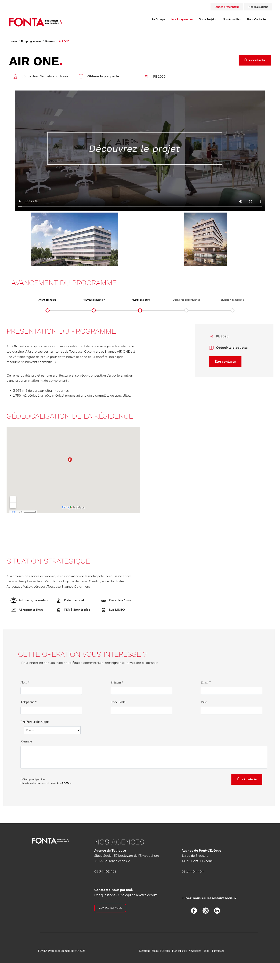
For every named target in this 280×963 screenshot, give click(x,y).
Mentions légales (148, 950)
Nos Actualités (232, 19)
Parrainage (218, 950)
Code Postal (118, 702)
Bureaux (50, 41)
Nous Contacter (257, 19)
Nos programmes (31, 41)
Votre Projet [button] (207, 19)
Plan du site (179, 950)
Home (13, 41)
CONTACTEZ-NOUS (110, 907)
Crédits (166, 950)
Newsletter (195, 950)
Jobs (206, 950)
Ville (204, 702)
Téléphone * (28, 702)
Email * (206, 682)
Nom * (25, 682)
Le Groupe (158, 19)
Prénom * (117, 682)
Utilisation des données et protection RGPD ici (46, 783)
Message (26, 741)
